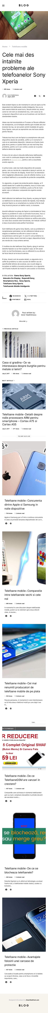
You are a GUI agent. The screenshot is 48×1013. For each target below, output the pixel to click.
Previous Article (11, 329)
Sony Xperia (24, 281)
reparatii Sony (16, 160)
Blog (24, 5)
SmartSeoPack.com (32, 1000)
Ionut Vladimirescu (13, 95)
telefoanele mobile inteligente (16, 286)
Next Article (7, 380)
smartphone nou (10, 281)
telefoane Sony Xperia (13, 283)
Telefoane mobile (19, 46)
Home (4, 46)
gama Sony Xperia (22, 275)
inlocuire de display (11, 278)
